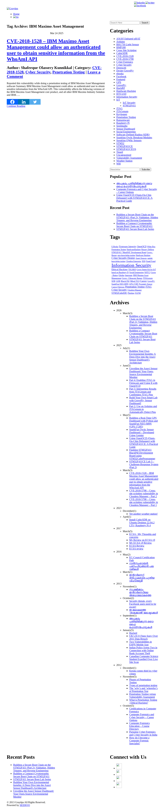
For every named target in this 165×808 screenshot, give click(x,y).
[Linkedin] (23, 102)
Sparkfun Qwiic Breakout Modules (134, 137)
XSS (144, 261)
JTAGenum (122, 111)
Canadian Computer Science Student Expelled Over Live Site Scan (143, 659)
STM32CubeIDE (119, 293)
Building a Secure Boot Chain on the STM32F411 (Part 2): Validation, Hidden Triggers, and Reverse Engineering (137, 217)
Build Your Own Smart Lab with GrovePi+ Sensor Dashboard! (143, 400)
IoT (118, 99)
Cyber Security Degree (123, 258)
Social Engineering (126, 131)
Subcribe (146, 169)
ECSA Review (136, 545)
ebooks (120, 73)
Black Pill (125, 281)
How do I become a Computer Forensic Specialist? (139, 740)
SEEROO (25, 805)
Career (143, 281)
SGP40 (138, 293)
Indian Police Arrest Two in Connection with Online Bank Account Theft (143, 650)
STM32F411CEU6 (126, 149)
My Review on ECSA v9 (142, 540)
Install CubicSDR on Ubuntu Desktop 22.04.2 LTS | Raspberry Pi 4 (142, 522)
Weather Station (124, 160)
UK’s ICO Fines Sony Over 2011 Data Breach (143, 637)
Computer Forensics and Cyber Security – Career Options (141, 717)
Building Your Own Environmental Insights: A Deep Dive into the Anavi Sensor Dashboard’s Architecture (142, 357)
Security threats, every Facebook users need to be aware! (142, 604)
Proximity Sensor (145, 284)
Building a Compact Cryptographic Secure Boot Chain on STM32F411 (134, 225)
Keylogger (121, 114)
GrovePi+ (121, 85)
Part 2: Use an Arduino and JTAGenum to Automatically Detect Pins (143, 409)
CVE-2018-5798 (125, 59)
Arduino (120, 41)
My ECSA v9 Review (140, 543)
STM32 (120, 143)
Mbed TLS (135, 281)
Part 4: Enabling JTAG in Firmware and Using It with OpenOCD (143, 383)
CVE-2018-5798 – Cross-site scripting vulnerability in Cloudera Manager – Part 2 (143, 493)
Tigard (119, 152)
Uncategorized (123, 155)
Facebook (121, 76)
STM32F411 (129, 105)
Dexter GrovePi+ (125, 70)
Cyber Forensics (124, 62)
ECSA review (136, 548)
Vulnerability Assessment (129, 157)
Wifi (118, 163)
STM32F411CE (124, 146)
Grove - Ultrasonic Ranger (132, 278)
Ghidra (121, 275)
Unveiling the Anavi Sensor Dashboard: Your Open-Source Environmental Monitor (143, 373)
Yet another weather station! (143, 513)
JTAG (119, 108)
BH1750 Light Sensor (127, 44)
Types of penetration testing (143, 685)
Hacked (133, 633)
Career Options (118, 287)
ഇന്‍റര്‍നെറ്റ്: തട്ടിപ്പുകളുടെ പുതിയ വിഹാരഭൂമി (142, 577)
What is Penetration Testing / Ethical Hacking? (143, 701)
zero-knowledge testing (126, 255)
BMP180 (121, 47)
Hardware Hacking (126, 91)
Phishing (131, 293)
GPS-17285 (133, 284)
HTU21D (121, 94)
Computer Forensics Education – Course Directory (139, 726)
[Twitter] (35, 102)
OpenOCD (141, 246)
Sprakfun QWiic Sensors (128, 140)
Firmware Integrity (127, 246)
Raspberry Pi (123, 123)
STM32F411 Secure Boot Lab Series (135, 229)
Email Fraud (150, 261)
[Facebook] (12, 102)
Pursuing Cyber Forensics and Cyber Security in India (143, 733)
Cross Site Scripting (126, 50)
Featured (120, 79)
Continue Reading (16, 106)
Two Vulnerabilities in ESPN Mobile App (140, 643)
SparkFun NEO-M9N (120, 284)
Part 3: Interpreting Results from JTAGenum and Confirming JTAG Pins (142, 391)
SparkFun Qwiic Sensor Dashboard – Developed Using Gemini (141, 432)
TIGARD (132, 269)
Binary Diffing (147, 249)
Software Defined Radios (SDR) (133, 134)
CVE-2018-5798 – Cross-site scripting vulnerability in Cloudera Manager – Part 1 (143, 502)
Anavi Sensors (141, 258)
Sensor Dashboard (125, 128)
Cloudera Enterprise (133, 261)
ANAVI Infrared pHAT (128, 38)
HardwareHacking (134, 249)
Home (16, 14)
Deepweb (121, 67)
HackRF (120, 88)
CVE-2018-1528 (125, 56)
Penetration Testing (68, 72)
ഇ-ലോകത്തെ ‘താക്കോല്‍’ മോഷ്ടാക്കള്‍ (143, 611)
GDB (118, 281)
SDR (113, 281)
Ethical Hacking (120, 269)
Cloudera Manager (134, 290)
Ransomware (123, 120)
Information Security (126, 96)
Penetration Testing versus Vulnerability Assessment (142, 695)
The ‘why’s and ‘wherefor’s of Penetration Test (143, 690)
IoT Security (129, 102)
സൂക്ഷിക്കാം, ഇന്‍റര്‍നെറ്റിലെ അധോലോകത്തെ (140, 592)
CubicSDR (122, 53)
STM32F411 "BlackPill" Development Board (129, 252)
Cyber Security (37, 72)
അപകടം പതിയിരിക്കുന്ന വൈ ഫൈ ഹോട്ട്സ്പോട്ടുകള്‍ (134, 185)
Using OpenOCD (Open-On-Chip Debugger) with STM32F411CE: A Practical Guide (134, 198)
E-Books (115, 246)
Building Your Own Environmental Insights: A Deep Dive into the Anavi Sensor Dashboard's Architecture (32, 785)
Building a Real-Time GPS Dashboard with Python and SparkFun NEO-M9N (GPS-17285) (143, 422)
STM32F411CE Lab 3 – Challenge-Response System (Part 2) (143, 464)
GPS (118, 82)
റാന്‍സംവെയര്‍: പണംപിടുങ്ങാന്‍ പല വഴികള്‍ (141, 566)
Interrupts (128, 275)
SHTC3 (147, 272)
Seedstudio (121, 126)
